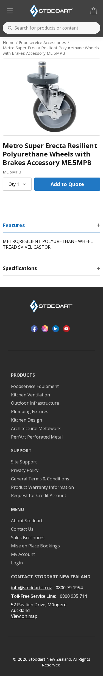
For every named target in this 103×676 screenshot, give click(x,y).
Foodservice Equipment (35, 386)
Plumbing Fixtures (29, 411)
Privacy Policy (24, 470)
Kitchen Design (26, 420)
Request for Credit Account (38, 495)
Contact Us (22, 529)
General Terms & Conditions (40, 479)
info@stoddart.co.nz (31, 588)
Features (14, 225)
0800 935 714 (73, 596)
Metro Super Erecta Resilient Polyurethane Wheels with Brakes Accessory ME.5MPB (51, 50)
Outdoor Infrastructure (35, 403)
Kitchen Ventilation (30, 395)
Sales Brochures (27, 538)
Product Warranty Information (42, 487)
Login (17, 563)
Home (9, 42)
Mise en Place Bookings (35, 546)
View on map (24, 616)
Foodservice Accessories (42, 42)
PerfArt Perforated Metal (37, 437)
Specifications (20, 268)
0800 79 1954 (69, 588)
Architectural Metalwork (36, 428)
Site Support (24, 462)
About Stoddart (27, 521)
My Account (23, 554)
